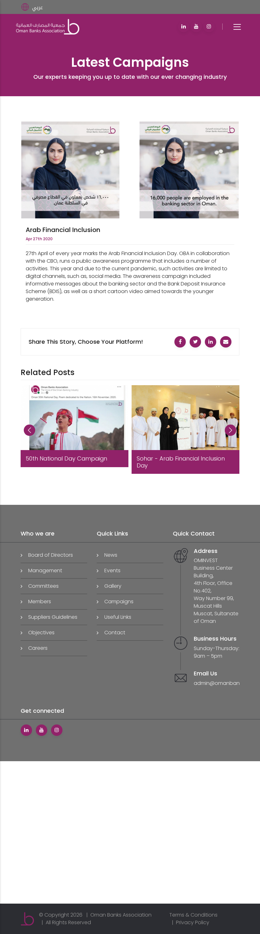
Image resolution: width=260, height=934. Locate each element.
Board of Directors (50, 555)
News (110, 555)
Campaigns (118, 601)
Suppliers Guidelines (52, 617)
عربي (37, 7)
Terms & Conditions (193, 914)
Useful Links (117, 617)
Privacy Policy (192, 922)
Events (112, 570)
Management (45, 570)
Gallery (112, 586)
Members (39, 601)
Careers (38, 648)
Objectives (41, 632)
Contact (114, 632)
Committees (43, 586)
